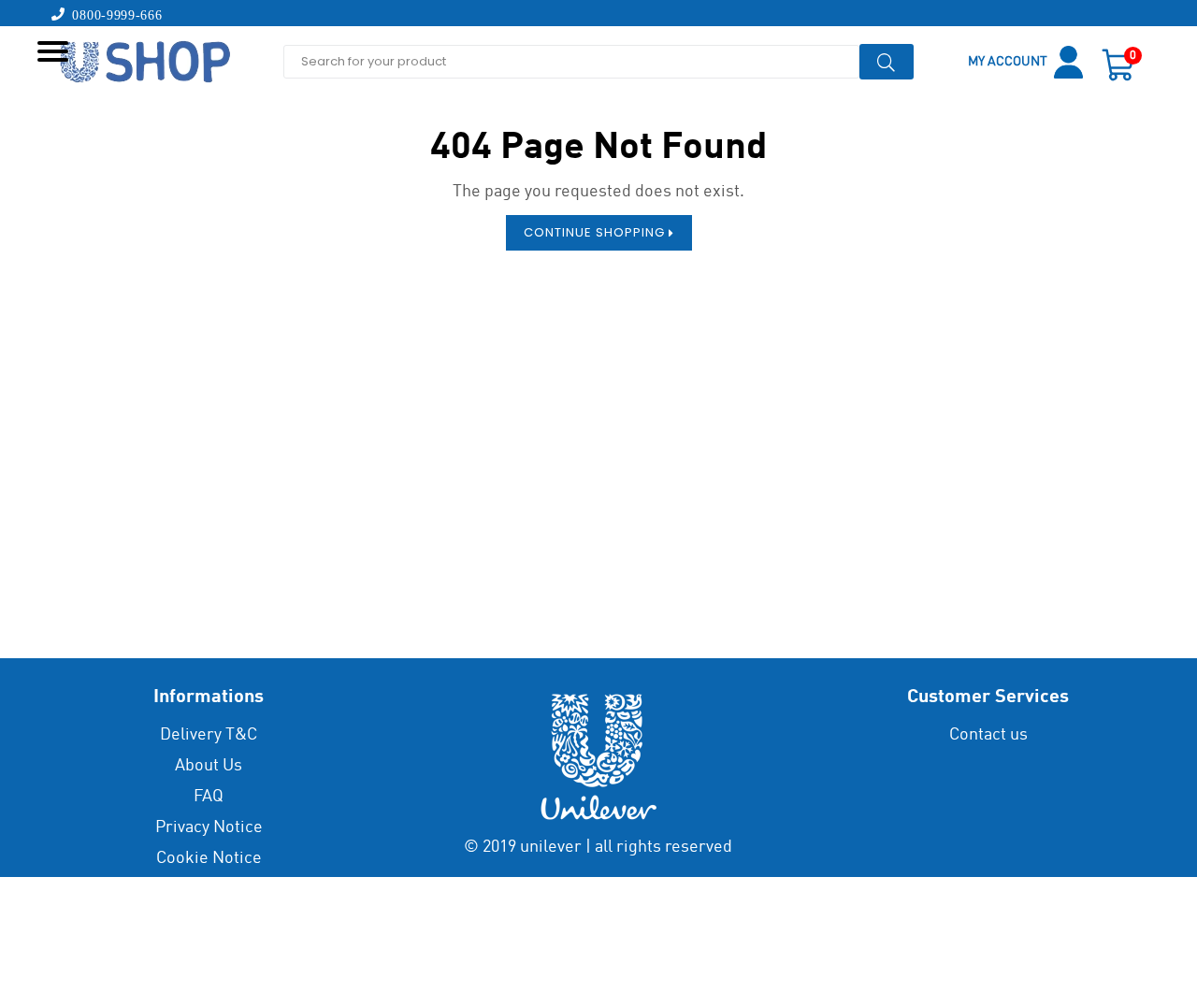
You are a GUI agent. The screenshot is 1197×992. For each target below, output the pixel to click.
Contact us (988, 734)
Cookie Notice (209, 858)
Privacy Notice (209, 827)
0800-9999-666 (114, 14)
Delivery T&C (208, 734)
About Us (208, 765)
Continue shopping (596, 232)
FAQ (209, 796)
